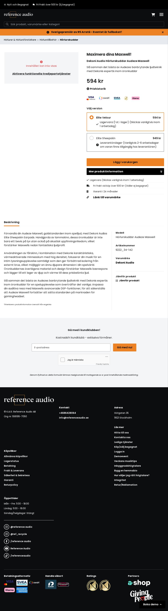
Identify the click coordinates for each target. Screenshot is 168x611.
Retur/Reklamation (125, 484)
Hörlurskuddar (69, 39)
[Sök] (7, 24)
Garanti (8, 480)
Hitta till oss (121, 432)
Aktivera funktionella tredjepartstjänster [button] (41, 74)
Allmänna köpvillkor (16, 456)
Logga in (119, 451)
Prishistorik (97, 89)
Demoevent (121, 456)
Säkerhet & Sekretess (17, 475)
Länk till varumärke (106, 197)
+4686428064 (67, 413)
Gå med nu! (124, 347)
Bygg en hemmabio (125, 470)
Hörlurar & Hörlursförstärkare (20, 39)
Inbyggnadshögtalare (127, 465)
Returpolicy (11, 484)
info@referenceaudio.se (74, 417)
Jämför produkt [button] (129, 280)
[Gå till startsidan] (18, 14)
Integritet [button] (120, 480)
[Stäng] (163, 32)
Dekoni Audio (125, 262)
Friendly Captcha (102, 364)
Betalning (10, 465)
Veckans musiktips (125, 461)
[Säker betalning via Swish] (34, 583)
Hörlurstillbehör (48, 39)
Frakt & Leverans (14, 470)
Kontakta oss (122, 437)
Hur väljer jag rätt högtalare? (131, 475)
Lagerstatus (11, 461)
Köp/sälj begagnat (125, 446)
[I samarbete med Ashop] (139, 583)
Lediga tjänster (123, 442)
